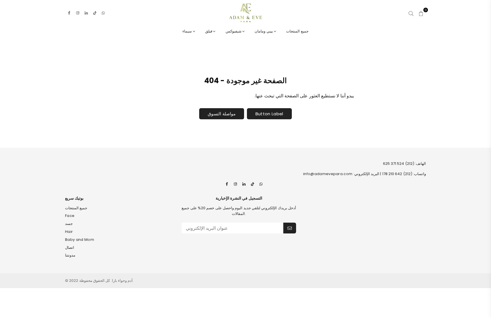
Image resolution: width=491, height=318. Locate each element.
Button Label (269, 114)
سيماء (187, 31)
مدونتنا (70, 255)
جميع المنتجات (297, 31)
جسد (69, 223)
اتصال (69, 247)
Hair (69, 231)
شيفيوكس (234, 31)
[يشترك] (289, 228)
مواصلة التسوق (221, 114)
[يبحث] (411, 13)
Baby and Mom (79, 239)
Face (69, 215)
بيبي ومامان (264, 31)
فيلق (209, 31)
